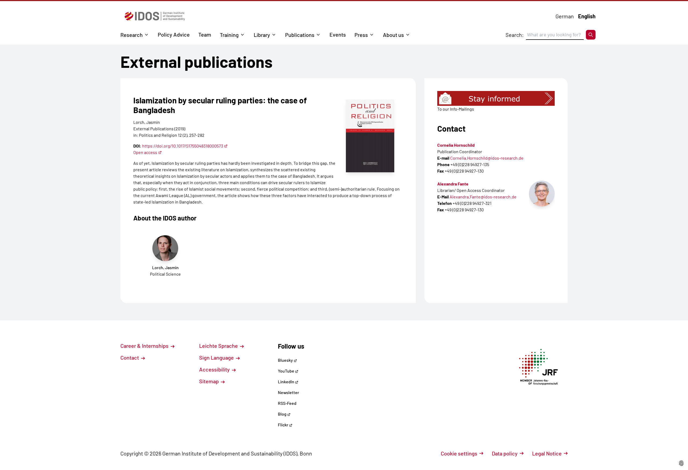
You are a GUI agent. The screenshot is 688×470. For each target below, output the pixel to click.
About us (393, 34)
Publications (299, 34)
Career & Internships (145, 345)
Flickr (283, 424)
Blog (282, 413)
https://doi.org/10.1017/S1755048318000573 (182, 145)
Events (337, 34)
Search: (515, 34)
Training (229, 34)
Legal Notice (547, 453)
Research (131, 34)
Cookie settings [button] (459, 453)
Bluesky (286, 360)
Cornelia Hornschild (456, 145)
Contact (130, 357)
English (587, 16)
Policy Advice (174, 34)
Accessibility (215, 369)
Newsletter (288, 392)
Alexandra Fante (452, 183)
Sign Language (217, 357)
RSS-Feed (287, 403)
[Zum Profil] (542, 193)
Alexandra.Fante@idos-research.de (483, 196)
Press (361, 34)
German (565, 16)
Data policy (505, 453)
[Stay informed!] (496, 98)
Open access (145, 152)
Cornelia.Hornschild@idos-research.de (487, 157)
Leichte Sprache (219, 345)
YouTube (286, 370)
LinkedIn (286, 381)
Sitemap (209, 381)
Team (204, 34)
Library (262, 34)
